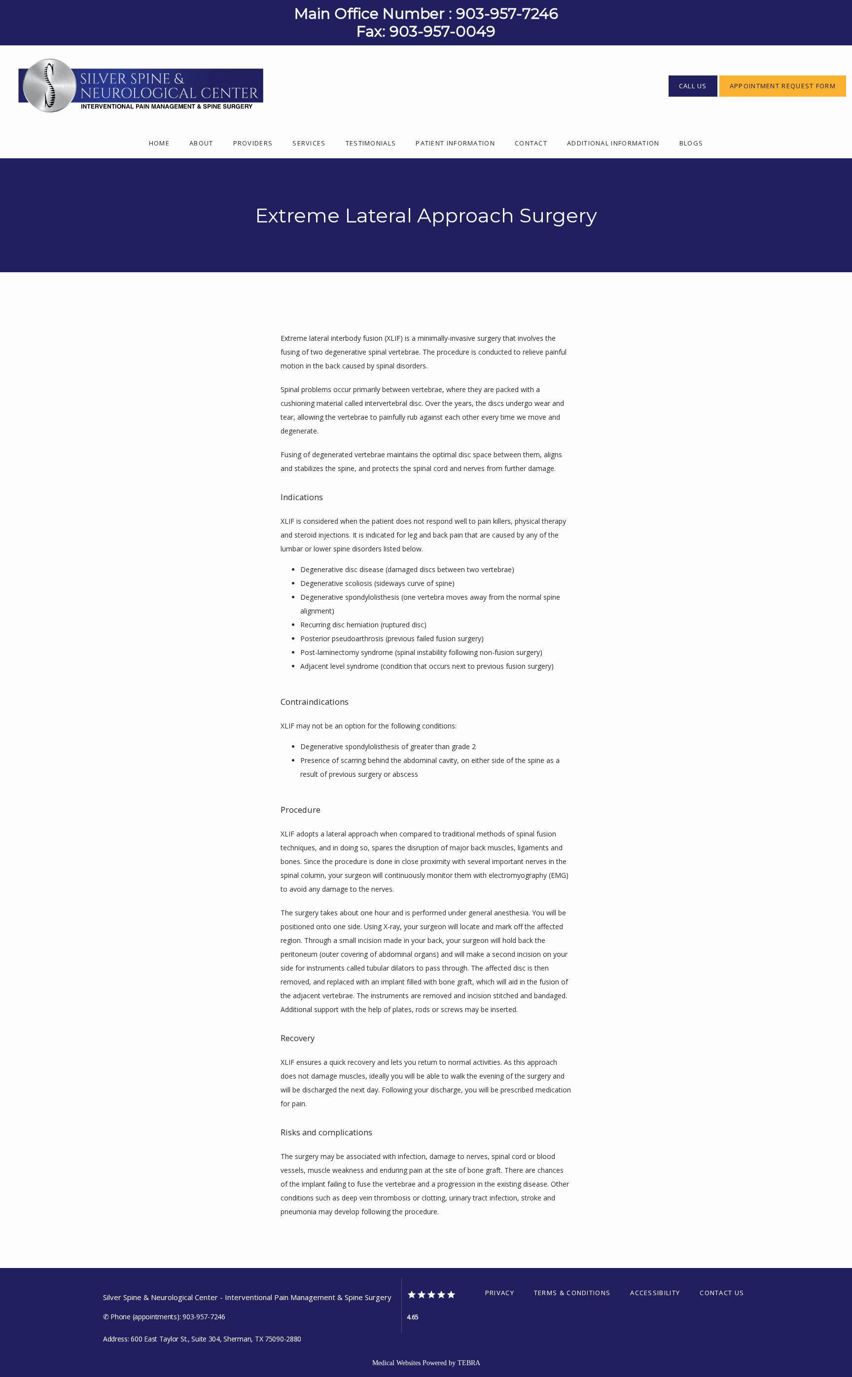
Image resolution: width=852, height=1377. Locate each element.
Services (308, 143)
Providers (253, 143)
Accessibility (655, 1292)
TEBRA (469, 1363)
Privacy (499, 1292)
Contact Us (722, 1292)
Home (159, 143)
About (201, 143)
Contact (531, 143)
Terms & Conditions (572, 1292)
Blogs (691, 143)
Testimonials (371, 143)
